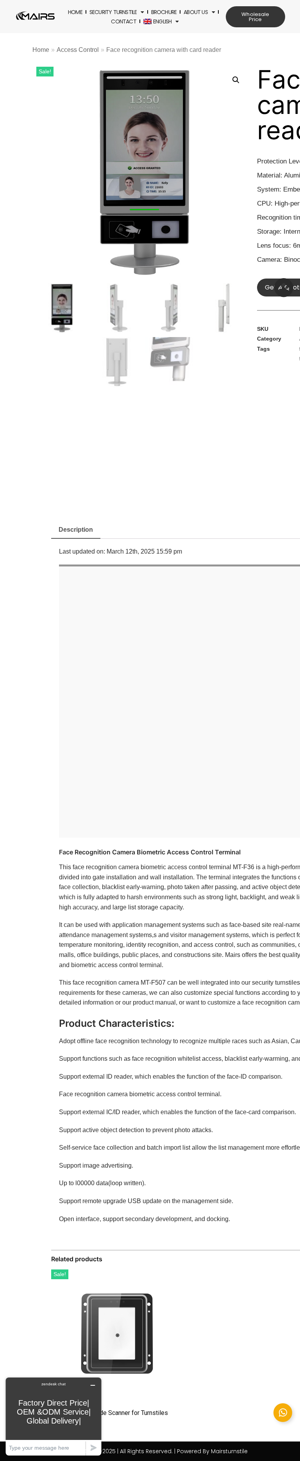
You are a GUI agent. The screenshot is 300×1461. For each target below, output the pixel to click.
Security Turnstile (113, 12)
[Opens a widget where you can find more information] (53, 1416)
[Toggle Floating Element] (282, 1412)
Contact (123, 21)
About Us (196, 12)
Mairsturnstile (229, 1451)
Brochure (164, 12)
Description (76, 529)
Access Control (78, 49)
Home (75, 12)
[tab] (75, 530)
